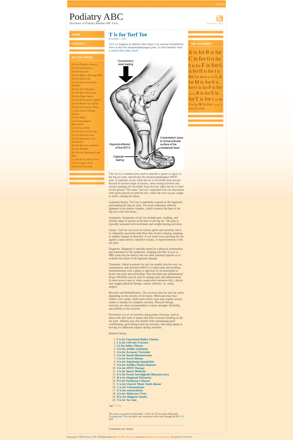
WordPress (187, 437)
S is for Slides (79, 117)
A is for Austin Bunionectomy (134, 355)
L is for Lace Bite (81, 127)
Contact (78, 43)
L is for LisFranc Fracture (132, 342)
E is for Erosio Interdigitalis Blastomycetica (143, 374)
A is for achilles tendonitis (132, 348)
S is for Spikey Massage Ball (87, 75)
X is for (216, 105)
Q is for (191, 94)
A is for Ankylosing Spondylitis (135, 361)
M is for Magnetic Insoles (132, 396)
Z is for (200, 108)
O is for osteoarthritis (130, 390)
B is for (213, 52)
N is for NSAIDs (80, 148)
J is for (199, 77)
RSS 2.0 (180, 416)
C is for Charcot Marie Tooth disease (139, 384)
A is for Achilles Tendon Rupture (136, 364)
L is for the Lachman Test (85, 159)
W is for (205, 104)
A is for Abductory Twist (131, 393)
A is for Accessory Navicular (133, 352)
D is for (213, 58)
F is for (210, 65)
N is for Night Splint (82, 96)
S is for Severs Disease (130, 358)
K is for (209, 77)
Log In (220, 4)
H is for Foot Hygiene (83, 89)
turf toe (129, 314)
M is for (203, 82)
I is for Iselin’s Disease (130, 345)
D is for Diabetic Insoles (84, 64)
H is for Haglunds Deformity (134, 377)
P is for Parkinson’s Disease (133, 380)
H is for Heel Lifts (81, 78)
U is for (217, 99)
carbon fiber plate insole (124, 50)
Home (76, 34)
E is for (194, 65)
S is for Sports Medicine (131, 371)
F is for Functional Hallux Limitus (137, 339)
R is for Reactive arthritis (85, 145)
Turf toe (113, 44)
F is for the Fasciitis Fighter (86, 99)
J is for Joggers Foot (82, 162)
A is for (196, 52)
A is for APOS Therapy (131, 368)
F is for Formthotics (82, 67)
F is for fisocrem (80, 71)
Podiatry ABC (96, 16)
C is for (197, 58)
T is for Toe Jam (127, 400)
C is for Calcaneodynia (130, 387)
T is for (117, 405)
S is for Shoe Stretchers (84, 92)
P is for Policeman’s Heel (85, 107)
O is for (201, 87)
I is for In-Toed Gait (82, 166)
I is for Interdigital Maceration (81, 122)
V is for (193, 104)
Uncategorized (115, 416)
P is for (215, 87)
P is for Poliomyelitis (83, 134)
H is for (206, 71)
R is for (203, 93)
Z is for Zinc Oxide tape (84, 131)
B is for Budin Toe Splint (85, 103)
